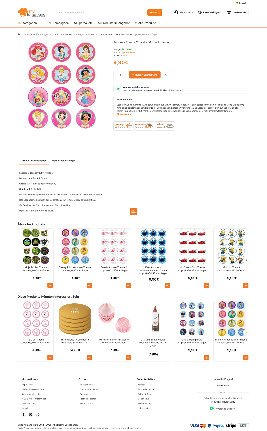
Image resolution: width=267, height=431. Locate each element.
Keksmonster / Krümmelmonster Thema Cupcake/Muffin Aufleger (153, 270)
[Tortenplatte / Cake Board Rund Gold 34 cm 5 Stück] (75, 319)
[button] (145, 74)
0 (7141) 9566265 (223, 402)
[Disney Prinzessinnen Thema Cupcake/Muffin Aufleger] (75, 246)
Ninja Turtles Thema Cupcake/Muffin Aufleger (36, 269)
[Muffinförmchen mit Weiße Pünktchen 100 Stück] (114, 319)
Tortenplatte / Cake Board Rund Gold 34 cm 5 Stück (75, 341)
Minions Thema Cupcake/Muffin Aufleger (231, 269)
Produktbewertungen (63, 160)
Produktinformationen (34, 160)
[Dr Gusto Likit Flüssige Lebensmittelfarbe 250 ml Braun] (153, 319)
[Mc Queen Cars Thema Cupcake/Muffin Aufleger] (192, 246)
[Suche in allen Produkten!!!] (154, 12)
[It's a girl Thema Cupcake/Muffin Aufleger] (35, 319)
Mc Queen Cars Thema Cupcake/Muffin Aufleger (192, 269)
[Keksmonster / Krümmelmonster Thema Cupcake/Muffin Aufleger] (153, 246)
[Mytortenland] (19, 34)
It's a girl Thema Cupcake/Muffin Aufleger (36, 341)
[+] (125, 74)
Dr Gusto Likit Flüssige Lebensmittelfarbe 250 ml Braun (153, 342)
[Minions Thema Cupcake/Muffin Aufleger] (231, 246)
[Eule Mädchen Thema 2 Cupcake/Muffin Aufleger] (114, 246)
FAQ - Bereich (223, 385)
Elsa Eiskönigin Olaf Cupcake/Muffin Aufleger (192, 341)
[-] (116, 74)
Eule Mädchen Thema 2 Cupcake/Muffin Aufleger (114, 269)
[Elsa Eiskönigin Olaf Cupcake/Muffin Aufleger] (192, 319)
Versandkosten (71, 428)
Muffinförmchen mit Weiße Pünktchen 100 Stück (114, 341)
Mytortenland (128, 52)
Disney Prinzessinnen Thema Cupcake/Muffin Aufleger (75, 269)
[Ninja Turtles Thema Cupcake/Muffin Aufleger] (35, 246)
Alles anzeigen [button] (124, 114)
